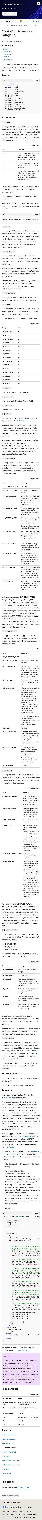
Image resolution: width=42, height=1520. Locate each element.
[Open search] (33, 21)
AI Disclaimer (6, 1512)
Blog (27, 1512)
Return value (7, 54)
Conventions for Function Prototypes (17, 1382)
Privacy (13, 1514)
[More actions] (38, 25)
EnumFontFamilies (31, 1051)
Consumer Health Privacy (27, 1514)
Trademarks (16, 1517)
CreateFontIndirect (9, 1147)
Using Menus (22, 1350)
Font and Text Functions (10, 1460)
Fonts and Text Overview (11, 1465)
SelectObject (6, 1473)
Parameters (7, 52)
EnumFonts (6, 1456)
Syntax (5, 49)
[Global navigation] (2, 21)
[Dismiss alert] (38, 3)
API (8, 25)
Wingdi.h (26, 25)
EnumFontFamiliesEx (26, 1136)
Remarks (6, 57)
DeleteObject (6, 1098)
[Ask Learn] (35, 25)
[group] (21, 220)
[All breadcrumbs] (3, 25)
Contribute (5, 1514)
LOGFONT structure (24, 421)
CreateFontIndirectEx (12, 1154)
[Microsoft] (21, 21)
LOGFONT (30, 1139)
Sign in (38, 21)
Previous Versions (18, 1512)
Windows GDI (15, 25)
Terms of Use (6, 1517)
